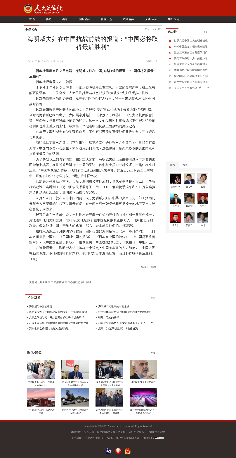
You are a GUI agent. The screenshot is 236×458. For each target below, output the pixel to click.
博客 (185, 165)
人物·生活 (151, 19)
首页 (147, 29)
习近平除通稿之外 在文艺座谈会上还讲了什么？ (125, 323)
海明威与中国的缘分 (40, 306)
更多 (153, 298)
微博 (172, 165)
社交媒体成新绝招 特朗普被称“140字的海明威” (125, 312)
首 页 (32, 19)
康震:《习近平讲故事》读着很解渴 (118, 328)
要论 (64, 19)
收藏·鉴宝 (128, 19)
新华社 (60, 61)
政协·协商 (84, 19)
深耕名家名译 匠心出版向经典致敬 (49, 328)
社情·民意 (106, 19)
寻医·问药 (173, 19)
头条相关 (156, 29)
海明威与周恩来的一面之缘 (113, 306)
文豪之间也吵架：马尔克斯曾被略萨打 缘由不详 (56, 317)
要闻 (48, 19)
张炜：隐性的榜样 (108, 317)
